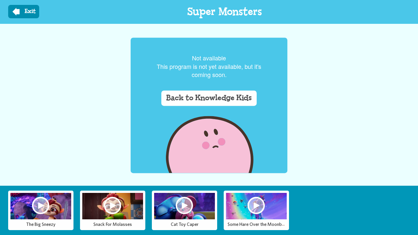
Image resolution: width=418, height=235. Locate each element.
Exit (30, 11)
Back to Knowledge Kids (209, 98)
